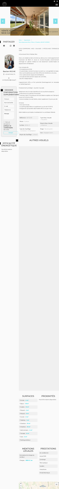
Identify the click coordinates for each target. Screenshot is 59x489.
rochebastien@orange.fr (9, 80)
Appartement (27, 40)
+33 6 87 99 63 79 (10, 74)
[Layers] (56, 484)
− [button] (20, 486)
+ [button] (20, 483)
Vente (20, 40)
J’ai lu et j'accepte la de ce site (8, 125)
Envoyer (11, 132)
